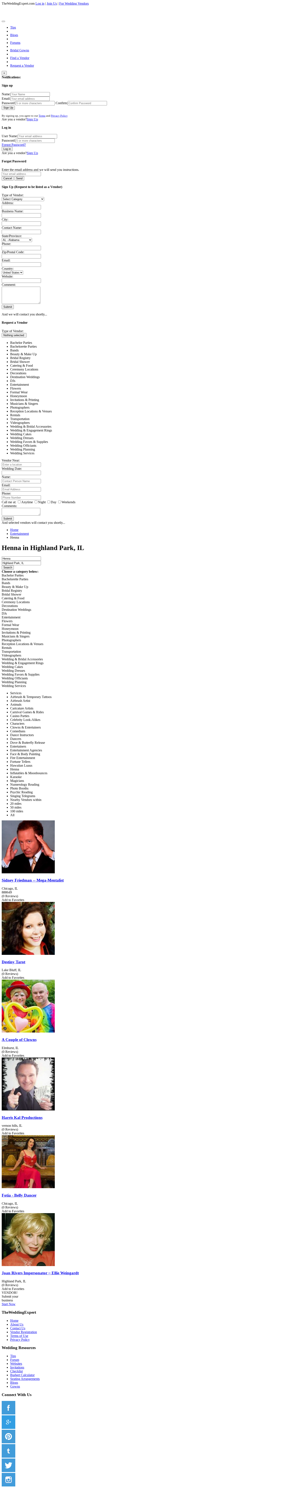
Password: (8, 103)
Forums (15, 42)
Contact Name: (12, 228)
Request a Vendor (22, 65)
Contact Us (17, 1328)
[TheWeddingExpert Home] (31, 20)
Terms (42, 115)
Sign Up (8, 107)
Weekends (68, 502)
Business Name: (12, 211)
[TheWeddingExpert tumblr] (8, 1456)
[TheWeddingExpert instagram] (8, 1485)
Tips (13, 27)
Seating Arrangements (25, 1379)
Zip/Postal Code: (13, 252)
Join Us (52, 3)
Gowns (15, 1386)
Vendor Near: (11, 460)
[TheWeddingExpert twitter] (8, 1471)
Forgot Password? (14, 145)
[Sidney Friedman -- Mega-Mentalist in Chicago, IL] (28, 872)
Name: (6, 94)
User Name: (10, 136)
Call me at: (9, 502)
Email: (6, 98)
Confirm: (62, 103)
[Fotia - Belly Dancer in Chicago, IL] (28, 1187)
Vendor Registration (23, 1332)
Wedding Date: (12, 468)
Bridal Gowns (19, 50)
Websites (16, 1363)
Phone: (6, 244)
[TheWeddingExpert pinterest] (8, 1442)
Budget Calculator (22, 1375)
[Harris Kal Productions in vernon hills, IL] (28, 1109)
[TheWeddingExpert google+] (8, 1428)
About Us (16, 1324)
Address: (8, 203)
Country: (8, 268)
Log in (39, 3)
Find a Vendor (19, 58)
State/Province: (12, 236)
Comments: (9, 506)
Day (53, 502)
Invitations (17, 1367)
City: (5, 219)
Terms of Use (19, 1336)
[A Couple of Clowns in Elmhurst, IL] (28, 1031)
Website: (7, 276)
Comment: (9, 284)
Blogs (14, 35)
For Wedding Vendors (74, 3)
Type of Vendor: (13, 195)
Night (42, 502)
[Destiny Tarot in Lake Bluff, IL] (28, 953)
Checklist (16, 1371)
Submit (7, 306)
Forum (14, 1360)
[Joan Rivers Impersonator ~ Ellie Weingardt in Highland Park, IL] (28, 1265)
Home (14, 1320)
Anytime (27, 502)
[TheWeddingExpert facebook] (8, 1413)
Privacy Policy (59, 115)
